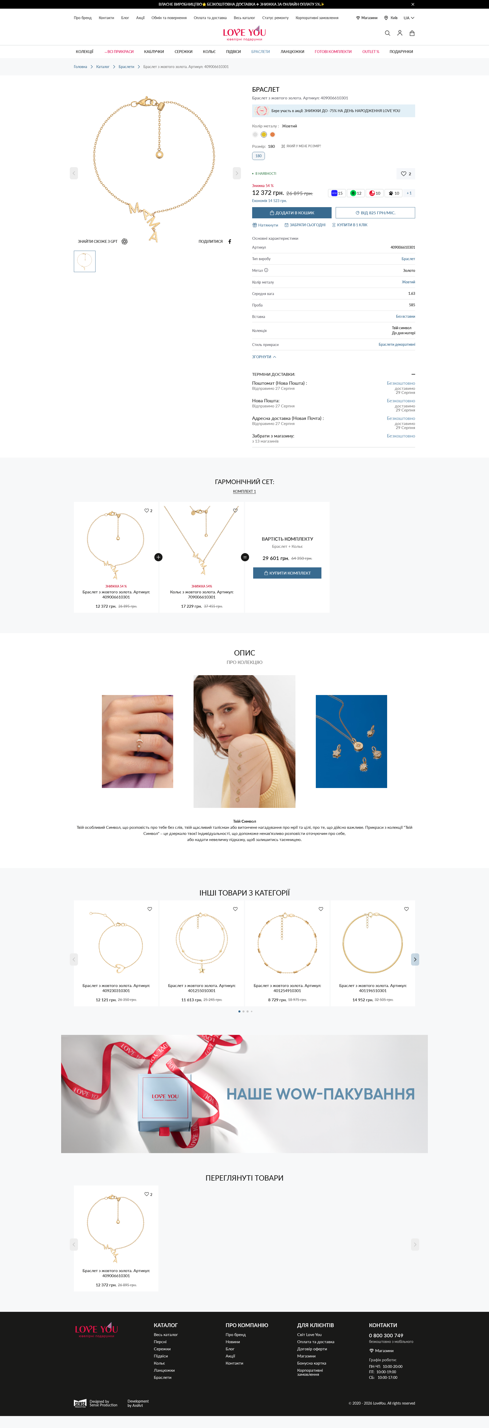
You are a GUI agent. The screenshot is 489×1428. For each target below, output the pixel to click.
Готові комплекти (333, 51)
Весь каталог (244, 18)
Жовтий (408, 282)
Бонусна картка (311, 1362)
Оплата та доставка (210, 18)
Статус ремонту (275, 18)
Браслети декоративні (397, 344)
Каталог (103, 66)
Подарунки (401, 51)
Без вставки (405, 316)
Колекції (84, 51)
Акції (140, 18)
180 (258, 156)
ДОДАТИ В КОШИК (295, 212)
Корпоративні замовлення (317, 18)
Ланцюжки (292, 51)
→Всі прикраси (119, 51)
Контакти (106, 18)
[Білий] (255, 134)
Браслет (408, 259)
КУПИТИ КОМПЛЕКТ (290, 572)
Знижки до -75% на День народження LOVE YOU (352, 111)
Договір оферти (312, 1348)
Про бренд (83, 18)
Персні (160, 1341)
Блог (125, 18)
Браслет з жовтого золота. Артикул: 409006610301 (116, 594)
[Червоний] (272, 134)
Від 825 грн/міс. (378, 212)
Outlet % (370, 51)
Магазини (369, 18)
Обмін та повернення (169, 18)
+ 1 (409, 193)
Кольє (209, 51)
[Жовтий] (264, 134)
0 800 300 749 (386, 1335)
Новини (233, 1341)
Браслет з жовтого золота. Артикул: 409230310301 (116, 988)
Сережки (184, 51)
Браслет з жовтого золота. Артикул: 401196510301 (373, 988)
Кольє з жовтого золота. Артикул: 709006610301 (202, 594)
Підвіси (233, 51)
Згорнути (261, 357)
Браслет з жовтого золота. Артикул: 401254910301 (287, 988)
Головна (80, 66)
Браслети (260, 51)
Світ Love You (309, 1334)
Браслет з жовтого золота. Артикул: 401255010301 (202, 988)
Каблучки (154, 51)
